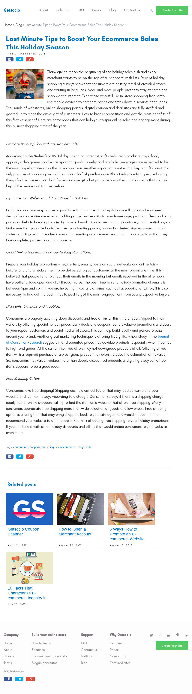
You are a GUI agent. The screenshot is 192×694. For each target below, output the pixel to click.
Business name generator (50, 656)
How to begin (41, 643)
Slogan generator (44, 663)
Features (116, 643)
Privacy (9, 656)
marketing (48, 447)
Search (151, 10)
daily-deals (84, 447)
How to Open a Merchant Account (75, 531)
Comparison (118, 656)
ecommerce (20, 447)
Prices (96, 10)
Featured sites (120, 663)
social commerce (65, 447)
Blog (112, 10)
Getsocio (12, 10)
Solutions (62, 10)
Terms (8, 663)
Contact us (132, 10)
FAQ (81, 10)
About (43, 10)
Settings (87, 656)
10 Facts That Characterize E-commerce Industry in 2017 (27, 595)
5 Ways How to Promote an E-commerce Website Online (127, 536)
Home (8, 643)
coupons (35, 447)
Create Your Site (172, 10)
